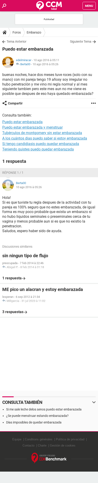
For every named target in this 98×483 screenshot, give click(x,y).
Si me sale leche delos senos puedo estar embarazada (44, 409)
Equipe (16, 439)
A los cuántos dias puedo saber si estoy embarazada (44, 138)
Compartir (15, 103)
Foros (17, 32)
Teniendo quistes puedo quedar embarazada (38, 149)
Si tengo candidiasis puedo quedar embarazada (40, 144)
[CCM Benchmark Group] (49, 458)
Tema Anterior (16, 41)
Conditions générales (38, 439)
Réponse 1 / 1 (12, 172)
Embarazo (34, 32)
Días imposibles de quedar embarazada (34, 422)
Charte (42, 445)
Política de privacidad (70, 439)
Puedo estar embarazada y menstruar (32, 127)
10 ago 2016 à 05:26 (45, 64)
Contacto (28, 445)
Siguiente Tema (80, 41)
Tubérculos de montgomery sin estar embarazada (42, 133)
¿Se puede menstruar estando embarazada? (37, 416)
